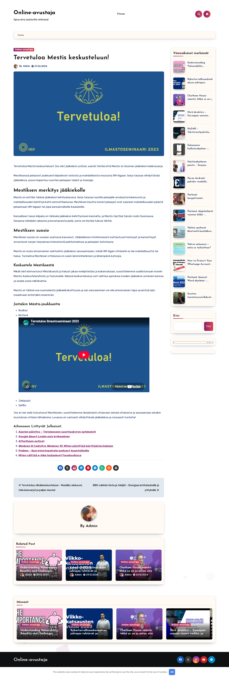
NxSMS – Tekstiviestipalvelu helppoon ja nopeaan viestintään (199, 131)
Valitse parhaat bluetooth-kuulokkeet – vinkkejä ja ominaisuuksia (199, 230)
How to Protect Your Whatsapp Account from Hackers (199, 263)
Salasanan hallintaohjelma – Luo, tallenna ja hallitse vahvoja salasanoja (197, 147)
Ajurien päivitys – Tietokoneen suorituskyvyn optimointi (57, 431)
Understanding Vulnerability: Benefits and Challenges (196, 65)
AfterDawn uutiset (32, 441)
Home (121, 14)
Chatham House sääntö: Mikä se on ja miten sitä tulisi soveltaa (135, 571)
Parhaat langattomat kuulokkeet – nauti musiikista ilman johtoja (198, 197)
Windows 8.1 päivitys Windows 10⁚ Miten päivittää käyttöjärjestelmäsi (66, 445)
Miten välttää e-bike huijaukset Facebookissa (50, 455)
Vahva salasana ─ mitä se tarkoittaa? (199, 246)
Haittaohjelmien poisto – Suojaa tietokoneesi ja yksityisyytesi (197, 164)
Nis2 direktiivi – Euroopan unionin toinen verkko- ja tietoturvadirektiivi (198, 114)
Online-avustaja (34, 13)
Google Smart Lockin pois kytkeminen (44, 436)
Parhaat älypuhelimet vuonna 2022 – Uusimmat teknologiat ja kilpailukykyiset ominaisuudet (200, 213)
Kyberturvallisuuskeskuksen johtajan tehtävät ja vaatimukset (88, 571)
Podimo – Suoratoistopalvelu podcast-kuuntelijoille (54, 450)
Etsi (176, 315)
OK (172, 672)
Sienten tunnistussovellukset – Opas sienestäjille (199, 296)
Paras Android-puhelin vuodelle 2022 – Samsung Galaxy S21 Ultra (197, 180)
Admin (26, 66)
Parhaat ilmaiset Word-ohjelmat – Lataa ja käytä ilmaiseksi (197, 279)
